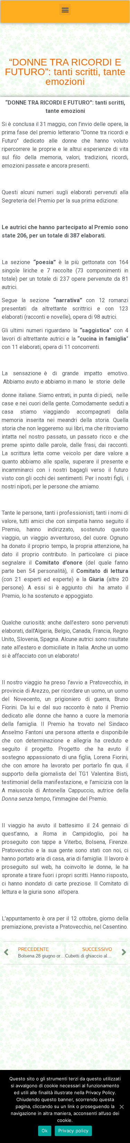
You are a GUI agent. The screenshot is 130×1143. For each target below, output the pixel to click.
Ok (45, 1130)
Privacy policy (73, 1130)
